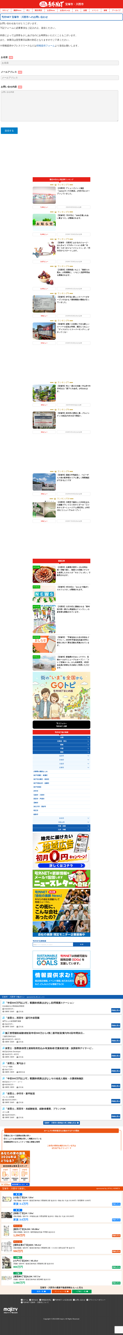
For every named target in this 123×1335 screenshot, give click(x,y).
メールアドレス (11, 72)
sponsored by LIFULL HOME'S (108, 1188)
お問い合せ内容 (11, 86)
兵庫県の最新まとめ (41, 771)
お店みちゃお (65, 10)
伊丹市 (36, 791)
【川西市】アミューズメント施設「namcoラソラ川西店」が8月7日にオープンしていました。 (73, 191)
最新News (17, 10)
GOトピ (6, 10)
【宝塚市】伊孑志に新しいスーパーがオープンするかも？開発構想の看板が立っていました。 (73, 299)
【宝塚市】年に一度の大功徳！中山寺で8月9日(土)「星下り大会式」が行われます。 (73, 388)
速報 (105, 10)
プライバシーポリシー (97, 1300)
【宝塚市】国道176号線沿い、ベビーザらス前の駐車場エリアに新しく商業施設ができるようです (73, 477)
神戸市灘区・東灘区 (41, 775)
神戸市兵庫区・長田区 (41, 779)
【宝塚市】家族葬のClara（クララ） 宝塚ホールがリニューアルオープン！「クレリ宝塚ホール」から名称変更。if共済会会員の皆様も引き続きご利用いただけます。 (73, 662)
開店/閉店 (38, 10)
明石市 (36, 810)
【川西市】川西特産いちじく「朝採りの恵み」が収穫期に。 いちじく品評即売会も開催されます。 (73, 272)
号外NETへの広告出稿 (63, 1300)
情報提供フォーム (46, 45)
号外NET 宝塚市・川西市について (36, 1302)
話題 (85, 10)
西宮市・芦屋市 (39, 799)
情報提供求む (47, 1300)
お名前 (6, 57)
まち (76, 10)
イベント (95, 10)
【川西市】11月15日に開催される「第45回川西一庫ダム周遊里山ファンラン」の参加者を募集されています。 (73, 609)
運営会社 (34, 1300)
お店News (51, 10)
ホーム (25, 1300)
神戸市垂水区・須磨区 (41, 783)
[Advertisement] (61, 159)
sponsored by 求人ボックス (36, 997)
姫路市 (36, 814)
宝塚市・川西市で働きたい (13, 997)
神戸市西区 (37, 787)
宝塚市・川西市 (74, 4)
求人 (28, 10)
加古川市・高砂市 (40, 806)
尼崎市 (36, 803)
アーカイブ (116, 10)
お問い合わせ (80, 1300)
